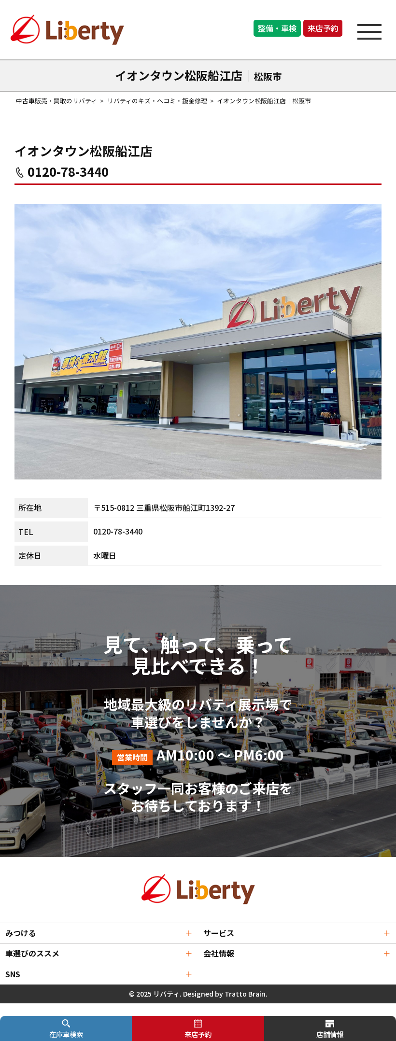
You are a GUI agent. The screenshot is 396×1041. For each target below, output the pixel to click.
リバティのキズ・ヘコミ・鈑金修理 (157, 100)
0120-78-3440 (68, 171)
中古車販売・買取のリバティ (56, 100)
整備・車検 (277, 28)
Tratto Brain (245, 994)
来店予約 (323, 28)
